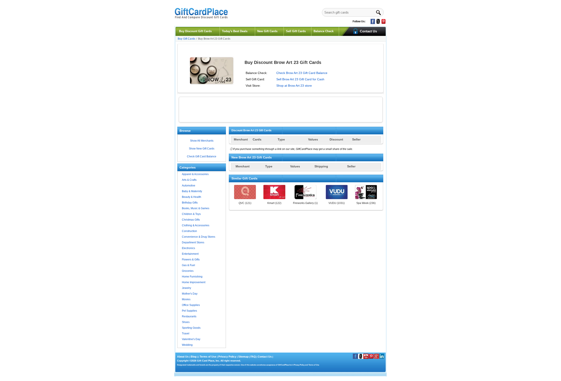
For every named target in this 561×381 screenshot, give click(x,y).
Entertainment (190, 253)
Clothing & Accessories (195, 225)
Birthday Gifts (190, 202)
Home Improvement (193, 282)
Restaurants (189, 316)
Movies (186, 299)
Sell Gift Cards (296, 31)
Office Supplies (191, 305)
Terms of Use (208, 356)
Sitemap (243, 356)
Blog (193, 356)
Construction (189, 231)
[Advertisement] (280, 109)
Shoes (186, 322)
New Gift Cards (267, 31)
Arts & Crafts (189, 179)
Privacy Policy (227, 356)
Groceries (188, 270)
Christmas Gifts (191, 219)
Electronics (188, 248)
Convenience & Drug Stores (198, 236)
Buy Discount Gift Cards (195, 31)
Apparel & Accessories (195, 174)
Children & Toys (191, 214)
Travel (185, 333)
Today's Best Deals (234, 31)
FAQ (253, 356)
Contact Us (264, 356)
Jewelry (186, 288)
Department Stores (193, 242)
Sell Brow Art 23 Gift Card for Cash (300, 79)
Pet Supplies (189, 310)
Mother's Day (189, 293)
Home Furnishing (192, 276)
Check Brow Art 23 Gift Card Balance (301, 73)
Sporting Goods (191, 327)
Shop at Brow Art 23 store (294, 85)
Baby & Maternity (192, 191)
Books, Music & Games (195, 208)
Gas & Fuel (188, 265)
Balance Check (324, 31)
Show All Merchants (201, 140)
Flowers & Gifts (191, 259)
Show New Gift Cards (201, 148)
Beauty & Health (191, 196)
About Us (183, 356)
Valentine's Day (191, 339)
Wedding (187, 344)
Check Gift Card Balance (201, 156)
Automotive (188, 185)
